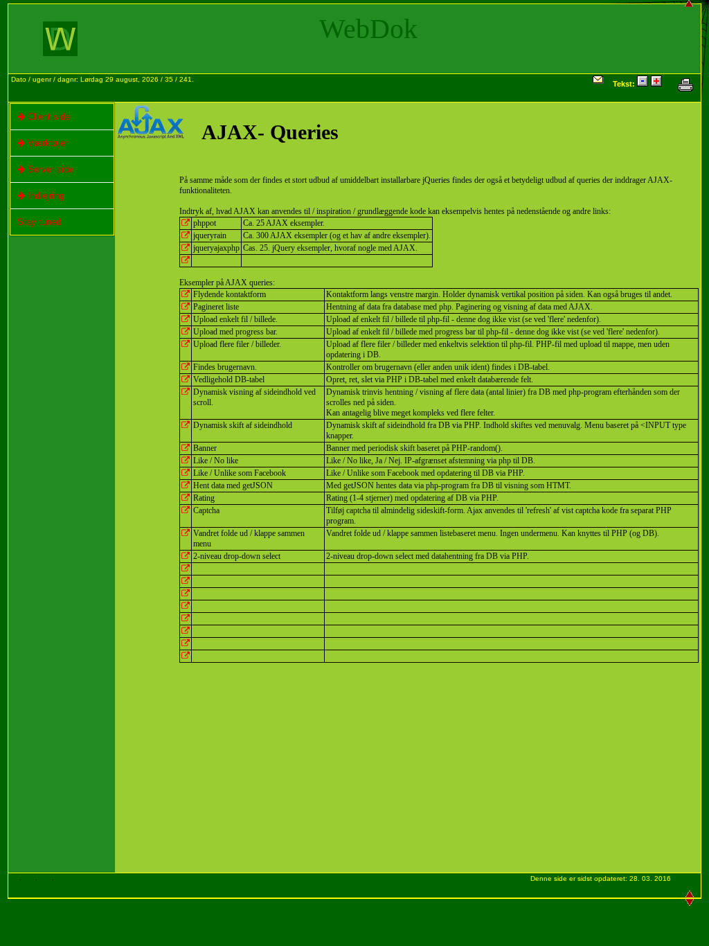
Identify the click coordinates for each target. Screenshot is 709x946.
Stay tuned (39, 222)
